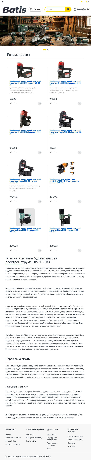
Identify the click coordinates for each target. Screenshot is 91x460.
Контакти (30, 434)
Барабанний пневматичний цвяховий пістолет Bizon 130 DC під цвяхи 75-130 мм (65, 230)
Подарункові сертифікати (52, 439)
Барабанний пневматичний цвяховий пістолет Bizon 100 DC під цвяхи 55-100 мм (25, 230)
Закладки (71, 443)
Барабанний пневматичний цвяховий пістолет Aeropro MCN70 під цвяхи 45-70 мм (25, 181)
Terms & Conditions (13, 444)
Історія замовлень (75, 440)
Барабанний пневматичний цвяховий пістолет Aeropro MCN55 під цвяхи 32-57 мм (65, 132)
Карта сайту (31, 441)
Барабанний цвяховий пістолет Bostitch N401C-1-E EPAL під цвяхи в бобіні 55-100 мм (64, 181)
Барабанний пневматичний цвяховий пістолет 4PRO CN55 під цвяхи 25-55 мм (25, 83)
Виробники (51, 434)
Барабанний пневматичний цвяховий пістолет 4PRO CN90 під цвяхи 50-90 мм (25, 132)
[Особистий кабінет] (87, 1)
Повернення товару (34, 438)
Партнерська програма (52, 444)
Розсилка (71, 446)
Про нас (9, 434)
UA (3, 2)
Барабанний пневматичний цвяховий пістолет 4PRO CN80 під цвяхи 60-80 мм (65, 83)
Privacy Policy (11, 441)
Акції (49, 448)
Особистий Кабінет (75, 436)
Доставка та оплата (13, 438)
